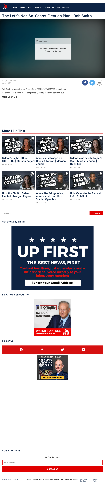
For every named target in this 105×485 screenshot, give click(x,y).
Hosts (30, 7)
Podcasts (39, 7)
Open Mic (12, 97)
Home (15, 7)
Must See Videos (63, 7)
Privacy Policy (95, 480)
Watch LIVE (49, 7)
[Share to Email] (99, 83)
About (22, 7)
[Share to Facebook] (85, 83)
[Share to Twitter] (92, 83)
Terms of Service (83, 480)
